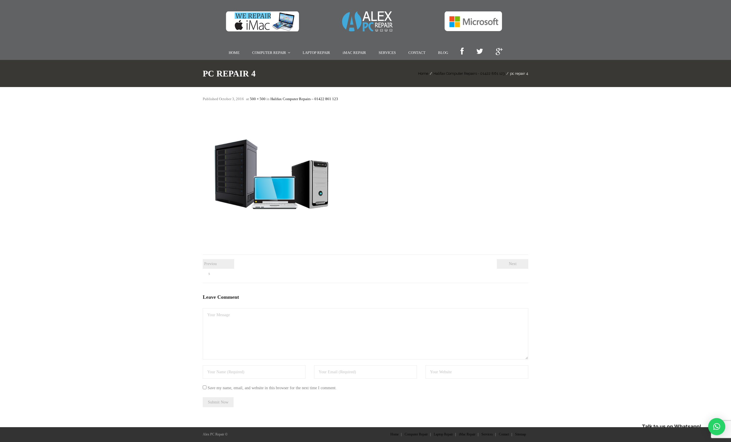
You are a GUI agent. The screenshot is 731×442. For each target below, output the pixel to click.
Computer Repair (416, 434)
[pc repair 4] (274, 175)
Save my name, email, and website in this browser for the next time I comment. (272, 388)
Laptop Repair (443, 434)
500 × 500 (258, 99)
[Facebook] (462, 52)
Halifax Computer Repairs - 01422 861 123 (469, 73)
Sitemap (520, 434)
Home (423, 73)
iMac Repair (467, 434)
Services (487, 434)
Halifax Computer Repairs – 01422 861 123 (304, 99)
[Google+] (499, 52)
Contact (504, 434)
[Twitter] (479, 52)
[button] (716, 426)
